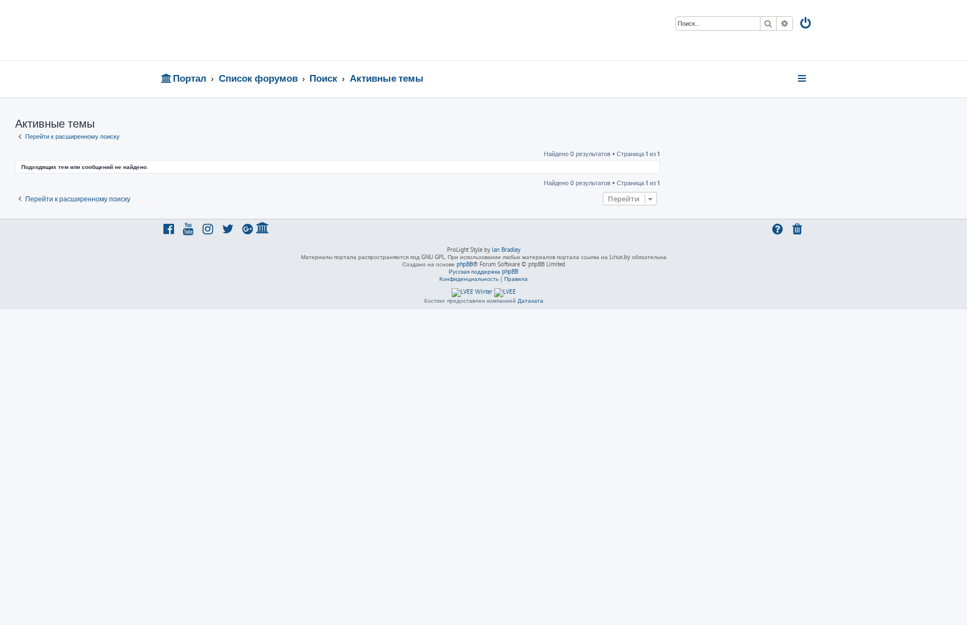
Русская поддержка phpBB (483, 271)
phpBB (465, 264)
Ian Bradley (506, 249)
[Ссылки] (803, 78)
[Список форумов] (241, 30)
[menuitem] (806, 24)
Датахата (530, 300)
